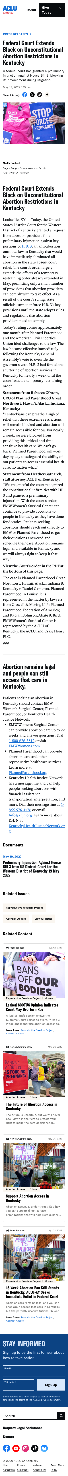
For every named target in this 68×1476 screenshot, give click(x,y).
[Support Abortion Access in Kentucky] (34, 1178)
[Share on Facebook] (24, 96)
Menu (31, 10)
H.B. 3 (27, 246)
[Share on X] (32, 96)
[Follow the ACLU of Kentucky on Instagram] (25, 1449)
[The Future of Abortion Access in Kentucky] (34, 1086)
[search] (61, 1416)
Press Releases (15, 34)
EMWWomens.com (24, 745)
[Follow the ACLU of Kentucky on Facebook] (6, 1449)
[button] (39, 95)
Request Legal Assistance (22, 1428)
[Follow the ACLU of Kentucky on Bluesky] (44, 1449)
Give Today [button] (46, 9)
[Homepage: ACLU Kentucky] (15, 10)
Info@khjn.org (20, 815)
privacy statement (50, 1399)
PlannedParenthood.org (28, 772)
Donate (8, 1437)
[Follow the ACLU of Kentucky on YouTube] (16, 1449)
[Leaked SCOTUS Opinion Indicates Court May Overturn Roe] (34, 991)
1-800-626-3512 (21, 740)
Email (8, 1368)
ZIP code (10, 1382)
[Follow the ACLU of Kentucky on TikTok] (34, 1449)
